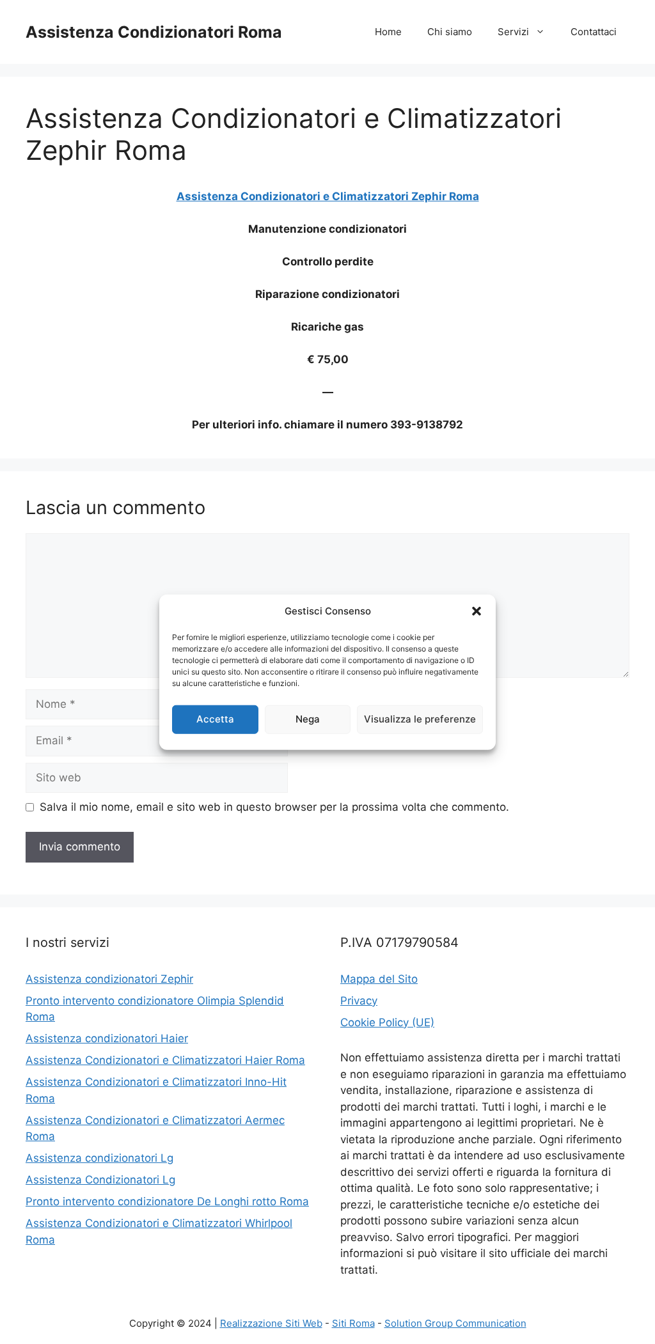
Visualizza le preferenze (420, 719)
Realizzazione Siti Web (271, 1323)
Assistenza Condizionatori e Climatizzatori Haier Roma (165, 1060)
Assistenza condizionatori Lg (99, 1158)
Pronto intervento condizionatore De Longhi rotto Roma (167, 1201)
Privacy (358, 1000)
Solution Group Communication (455, 1323)
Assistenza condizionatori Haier (107, 1038)
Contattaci (594, 32)
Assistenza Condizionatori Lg (100, 1179)
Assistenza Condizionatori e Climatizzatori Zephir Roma (328, 196)
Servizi (513, 32)
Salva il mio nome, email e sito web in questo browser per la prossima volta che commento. (274, 807)
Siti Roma (353, 1323)
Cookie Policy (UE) (387, 1022)
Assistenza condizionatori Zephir (109, 979)
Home (388, 32)
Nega (308, 719)
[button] (476, 611)
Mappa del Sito (379, 979)
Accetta (215, 719)
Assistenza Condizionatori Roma (154, 32)
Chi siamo (449, 32)
